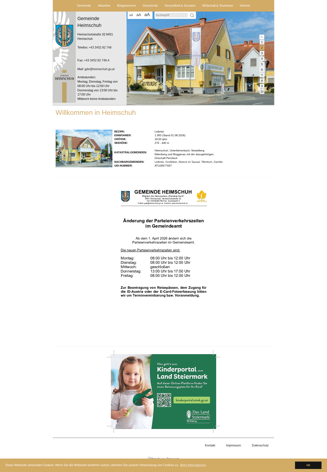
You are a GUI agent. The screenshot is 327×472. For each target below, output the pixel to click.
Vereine (245, 5)
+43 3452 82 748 (100, 47)
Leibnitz (159, 161)
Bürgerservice (126, 5)
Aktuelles (104, 5)
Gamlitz (218, 161)
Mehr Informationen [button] (193, 465)
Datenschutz (260, 445)
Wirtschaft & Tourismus (217, 5)
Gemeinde (84, 5)
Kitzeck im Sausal (189, 161)
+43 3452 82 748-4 (96, 60)
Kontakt (210, 445)
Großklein (171, 161)
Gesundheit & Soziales (180, 5)
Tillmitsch (206, 161)
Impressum (233, 445)
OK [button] (308, 465)
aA (131, 15)
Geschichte (150, 5)
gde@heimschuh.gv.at (99, 69)
